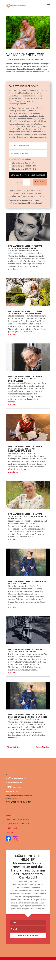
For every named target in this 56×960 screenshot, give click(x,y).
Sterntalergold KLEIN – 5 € (23, 163)
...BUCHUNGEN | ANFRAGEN (17, 824)
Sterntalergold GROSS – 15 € (24, 169)
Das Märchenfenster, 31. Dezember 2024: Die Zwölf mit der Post (26, 650)
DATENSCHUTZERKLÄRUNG (18, 802)
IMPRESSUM (11, 798)
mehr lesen (13, 269)
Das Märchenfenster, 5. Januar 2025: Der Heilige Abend (27, 582)
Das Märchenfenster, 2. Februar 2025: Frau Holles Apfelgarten (25, 312)
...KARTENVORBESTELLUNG (17, 819)
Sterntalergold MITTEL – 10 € (24, 166)
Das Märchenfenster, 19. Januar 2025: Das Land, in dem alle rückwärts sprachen (25, 448)
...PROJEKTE (10, 833)
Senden (40, 182)
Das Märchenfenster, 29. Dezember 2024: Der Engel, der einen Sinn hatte (27, 715)
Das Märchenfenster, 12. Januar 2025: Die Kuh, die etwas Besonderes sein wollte (27, 516)
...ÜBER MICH (11, 828)
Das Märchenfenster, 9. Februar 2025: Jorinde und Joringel (25, 247)
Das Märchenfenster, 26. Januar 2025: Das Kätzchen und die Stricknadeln (25, 378)
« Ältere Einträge (13, 747)
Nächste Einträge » (42, 747)
